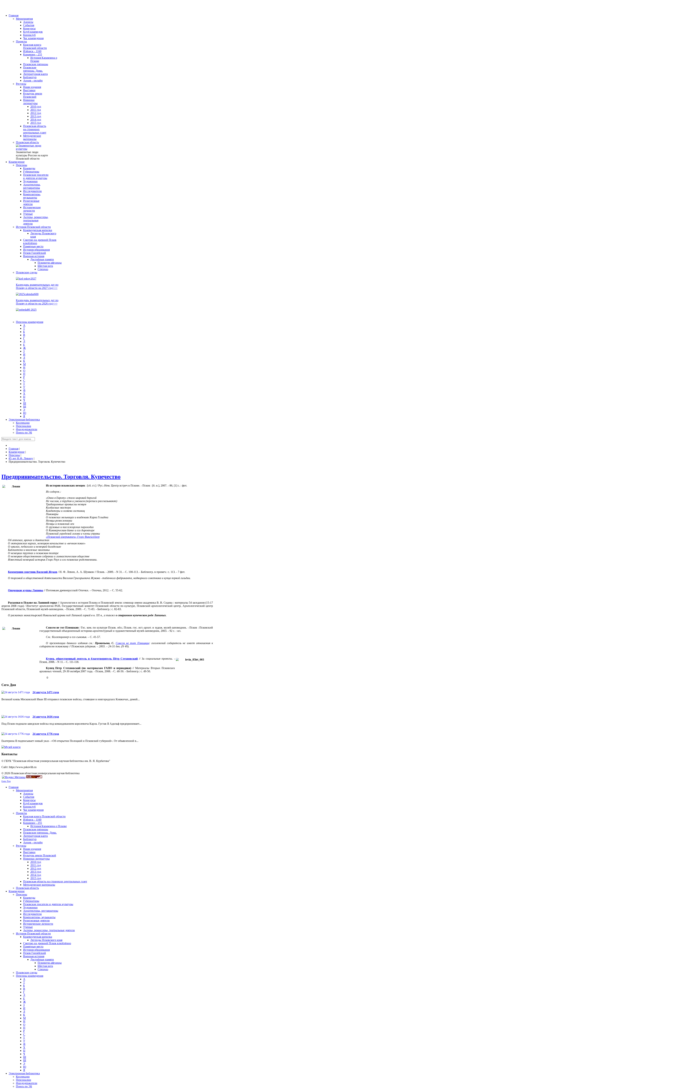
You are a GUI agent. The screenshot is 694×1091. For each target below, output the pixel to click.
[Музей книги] (11, 747)
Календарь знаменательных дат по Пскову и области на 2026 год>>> (37, 302)
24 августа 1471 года (46, 692)
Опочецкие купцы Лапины (25, 590)
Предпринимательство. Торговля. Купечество (61, 476)
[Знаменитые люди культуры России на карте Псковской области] (32, 148)
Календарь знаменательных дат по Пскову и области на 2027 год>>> (37, 286)
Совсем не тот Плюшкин (132, 643)
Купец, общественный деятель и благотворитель (79, 658)
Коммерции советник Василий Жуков (32, 571)
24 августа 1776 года (46, 733)
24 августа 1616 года (46, 716)
